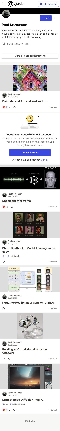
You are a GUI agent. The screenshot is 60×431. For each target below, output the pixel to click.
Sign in (44, 159)
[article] (30, 90)
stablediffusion (17, 404)
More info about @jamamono (30, 55)
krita (5, 404)
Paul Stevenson (15, 94)
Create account (48, 4)
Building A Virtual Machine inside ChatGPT (24, 351)
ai (4, 256)
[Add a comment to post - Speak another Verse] (12, 206)
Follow (46, 18)
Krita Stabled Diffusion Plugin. (22, 399)
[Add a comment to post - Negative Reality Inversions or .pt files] (4, 308)
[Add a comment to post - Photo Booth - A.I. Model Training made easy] (4, 261)
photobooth (13, 256)
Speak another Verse (16, 201)
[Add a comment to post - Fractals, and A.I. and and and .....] (15, 107)
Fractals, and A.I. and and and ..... (25, 101)
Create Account (30, 152)
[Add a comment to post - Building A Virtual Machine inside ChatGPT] (10, 358)
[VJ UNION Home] (16, 4)
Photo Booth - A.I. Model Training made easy (28, 249)
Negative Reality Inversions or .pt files (28, 302)
